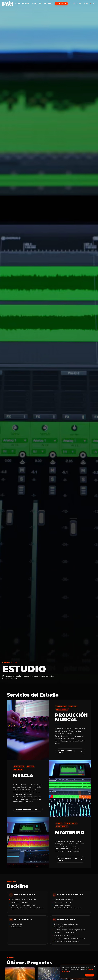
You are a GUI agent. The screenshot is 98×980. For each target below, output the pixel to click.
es (90, 3)
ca (87, 3)
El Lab (17, 3)
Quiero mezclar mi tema (26, 809)
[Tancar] (94, 966)
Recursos (48, 3)
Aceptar (90, 975)
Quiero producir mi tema (66, 751)
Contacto (61, 3)
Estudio (25, 3)
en (93, 3)
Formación (37, 3)
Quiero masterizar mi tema (67, 859)
